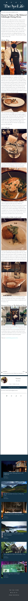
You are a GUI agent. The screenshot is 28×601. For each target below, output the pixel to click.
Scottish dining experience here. (12, 337)
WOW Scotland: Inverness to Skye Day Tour (14, 494)
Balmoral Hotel (15, 327)
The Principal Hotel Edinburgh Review (14, 514)
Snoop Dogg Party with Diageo (12, 573)
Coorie (10, 384)
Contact (3, 11)
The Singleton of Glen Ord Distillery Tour (14, 554)
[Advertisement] (14, 356)
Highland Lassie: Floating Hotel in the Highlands (13, 473)
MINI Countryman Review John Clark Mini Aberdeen (14, 534)
